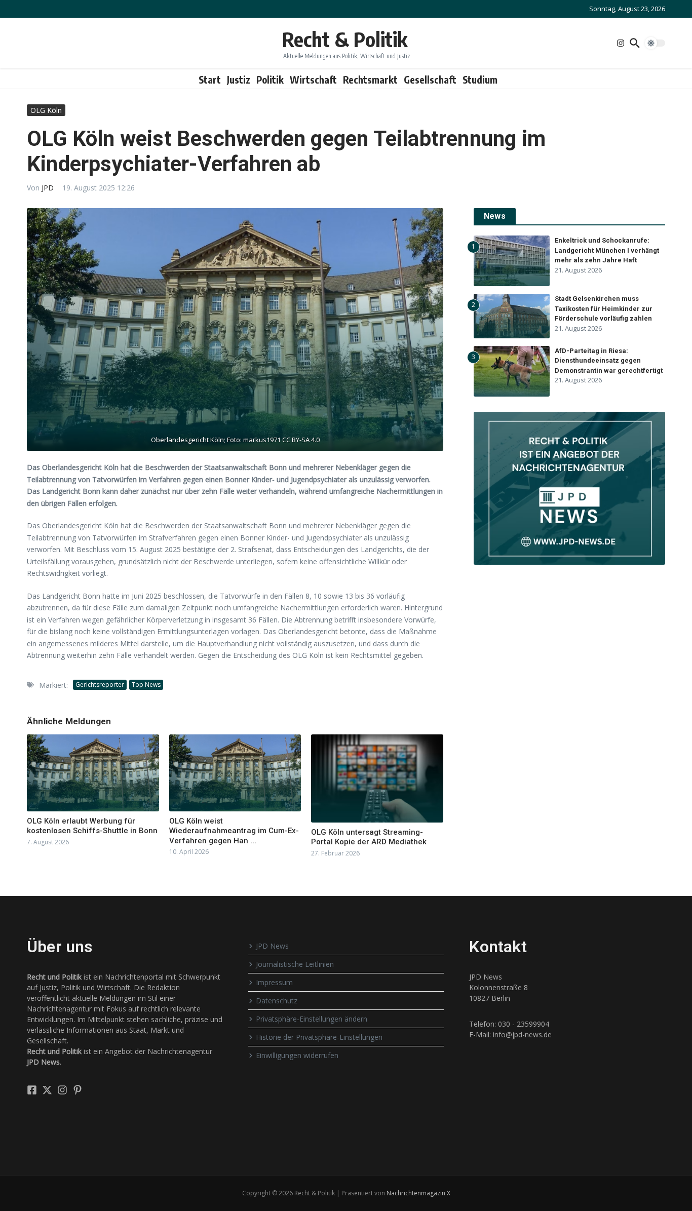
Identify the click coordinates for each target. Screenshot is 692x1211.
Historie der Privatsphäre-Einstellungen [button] (319, 1037)
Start (210, 79)
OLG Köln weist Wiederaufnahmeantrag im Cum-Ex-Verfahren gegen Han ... (234, 830)
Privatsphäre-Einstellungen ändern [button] (311, 1019)
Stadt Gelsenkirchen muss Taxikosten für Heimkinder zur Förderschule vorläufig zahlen (603, 308)
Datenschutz (276, 1000)
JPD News (272, 946)
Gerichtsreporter (99, 684)
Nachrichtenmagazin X (418, 1193)
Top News (146, 684)
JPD (48, 187)
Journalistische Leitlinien (295, 964)
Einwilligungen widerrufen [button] (297, 1055)
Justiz (238, 79)
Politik (270, 79)
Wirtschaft (313, 79)
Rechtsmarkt (370, 79)
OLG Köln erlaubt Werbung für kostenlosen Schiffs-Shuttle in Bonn (92, 826)
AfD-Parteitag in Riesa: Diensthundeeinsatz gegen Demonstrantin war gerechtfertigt (609, 360)
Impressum (274, 982)
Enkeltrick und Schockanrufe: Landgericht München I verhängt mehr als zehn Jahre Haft (607, 250)
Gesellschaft (430, 79)
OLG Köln (46, 110)
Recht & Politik (344, 39)
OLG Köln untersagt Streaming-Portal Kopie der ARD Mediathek (369, 837)
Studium (480, 79)
